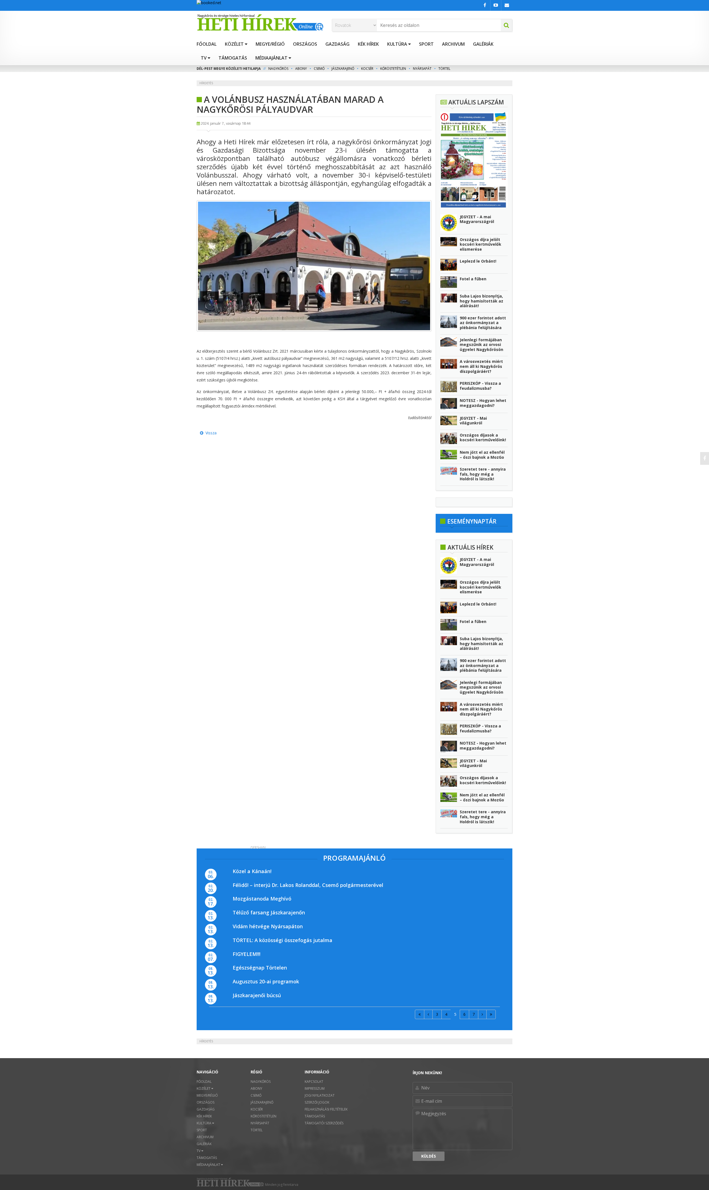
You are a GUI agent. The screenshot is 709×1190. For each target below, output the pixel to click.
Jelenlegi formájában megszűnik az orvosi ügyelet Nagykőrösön (481, 344)
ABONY (301, 68)
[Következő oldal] (482, 1014)
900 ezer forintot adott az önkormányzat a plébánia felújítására (483, 322)
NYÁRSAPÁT (422, 68)
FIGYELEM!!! (246, 954)
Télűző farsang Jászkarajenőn (269, 912)
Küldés (428, 1156)
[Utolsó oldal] (491, 1014)
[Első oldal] (419, 1014)
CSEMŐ (319, 68)
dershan (258, 847)
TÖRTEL (444, 68)
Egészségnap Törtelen (260, 967)
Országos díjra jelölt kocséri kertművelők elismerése (480, 244)
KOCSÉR (367, 68)
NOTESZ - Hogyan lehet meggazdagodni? (483, 403)
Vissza (210, 432)
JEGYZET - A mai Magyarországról (477, 219)
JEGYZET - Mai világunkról (473, 421)
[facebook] (704, 458)
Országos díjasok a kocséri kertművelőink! (483, 437)
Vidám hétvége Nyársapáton (268, 926)
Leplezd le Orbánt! (478, 261)
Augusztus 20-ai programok (266, 981)
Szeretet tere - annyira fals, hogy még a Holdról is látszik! (483, 473)
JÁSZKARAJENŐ (343, 68)
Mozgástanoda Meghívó (262, 898)
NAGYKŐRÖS (278, 68)
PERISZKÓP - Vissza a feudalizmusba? (480, 386)
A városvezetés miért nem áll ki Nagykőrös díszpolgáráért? (481, 366)
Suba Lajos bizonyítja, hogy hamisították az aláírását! (481, 300)
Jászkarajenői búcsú (257, 995)
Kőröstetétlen (393, 68)
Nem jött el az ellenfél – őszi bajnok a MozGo (482, 455)
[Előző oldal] (428, 1014)
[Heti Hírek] (260, 22)
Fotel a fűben (473, 278)
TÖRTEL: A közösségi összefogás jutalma (282, 940)
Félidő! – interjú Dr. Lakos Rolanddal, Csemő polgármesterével (308, 885)
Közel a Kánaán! (252, 871)
